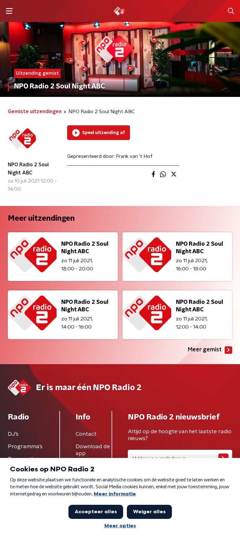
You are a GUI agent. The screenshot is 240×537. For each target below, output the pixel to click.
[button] (9, 11)
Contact (86, 434)
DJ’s (13, 434)
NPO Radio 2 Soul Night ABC (28, 168)
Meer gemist (205, 350)
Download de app (93, 450)
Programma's (25, 446)
